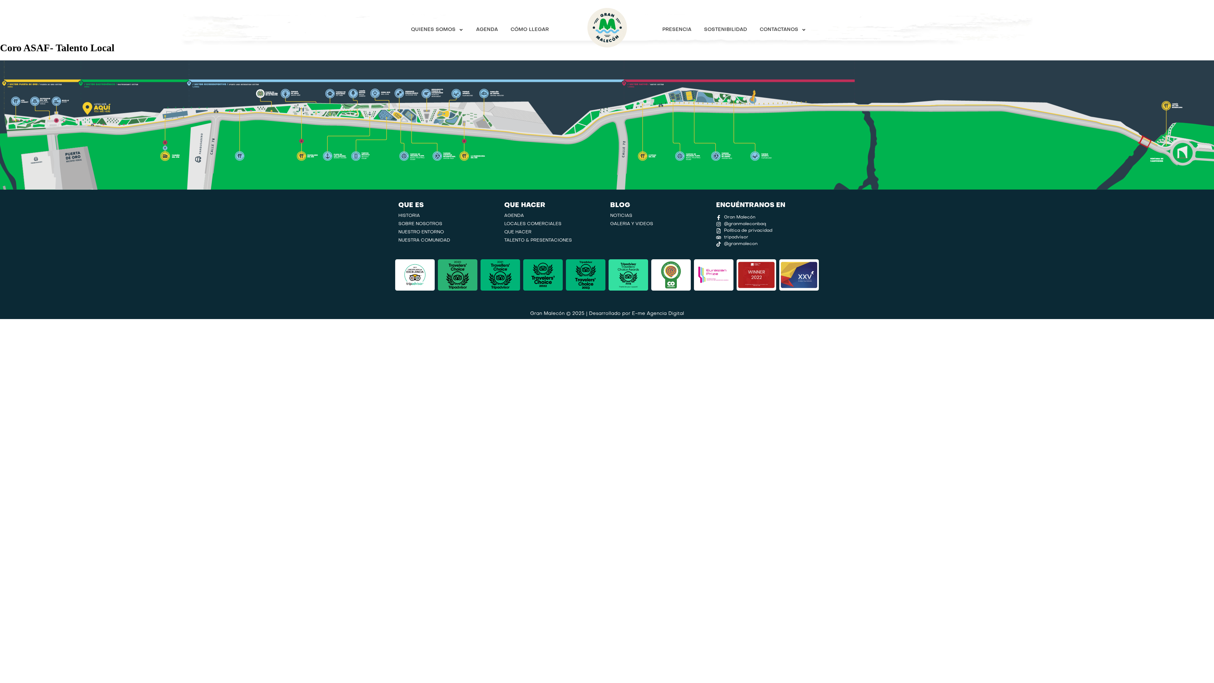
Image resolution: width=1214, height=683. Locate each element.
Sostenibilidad (725, 30)
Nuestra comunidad (424, 240)
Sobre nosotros (420, 224)
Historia (409, 216)
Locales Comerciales (532, 224)
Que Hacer (517, 232)
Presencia (676, 30)
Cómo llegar (530, 30)
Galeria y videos (631, 224)
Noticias (621, 216)
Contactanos (779, 30)
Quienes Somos (433, 30)
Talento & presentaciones (538, 240)
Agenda (487, 30)
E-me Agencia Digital (658, 313)
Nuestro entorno (421, 232)
